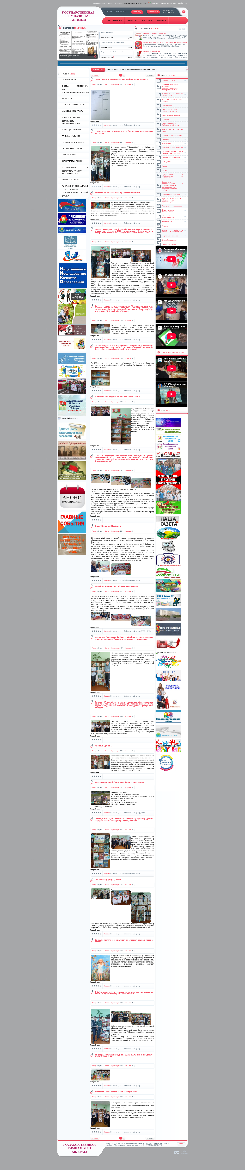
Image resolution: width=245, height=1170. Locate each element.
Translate (155, 3)
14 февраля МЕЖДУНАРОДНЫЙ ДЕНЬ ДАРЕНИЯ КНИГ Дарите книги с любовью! (124, 1056)
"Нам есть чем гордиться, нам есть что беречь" (117, 396)
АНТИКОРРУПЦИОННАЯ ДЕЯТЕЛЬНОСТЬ (71, 119)
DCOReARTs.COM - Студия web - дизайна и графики (181, 1152)
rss (184, 12)
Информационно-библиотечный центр (125, 125)
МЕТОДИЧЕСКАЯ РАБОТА (71, 123)
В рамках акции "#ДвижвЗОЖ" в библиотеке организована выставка (124, 132)
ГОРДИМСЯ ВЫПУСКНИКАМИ (73, 142)
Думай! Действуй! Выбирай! (108, 526)
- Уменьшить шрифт (114, 3)
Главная (163, 3)
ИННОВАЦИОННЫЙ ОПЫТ (72, 130)
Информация (148, 33)
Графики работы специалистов (155, 42)
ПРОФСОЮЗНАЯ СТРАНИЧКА (73, 148)
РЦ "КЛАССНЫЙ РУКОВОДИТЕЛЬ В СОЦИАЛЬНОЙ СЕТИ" (75, 187)
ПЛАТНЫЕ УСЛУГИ (69, 155)
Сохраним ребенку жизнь (95, 56)
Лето (143, 813)
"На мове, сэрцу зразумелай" (108, 879)
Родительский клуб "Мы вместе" (155, 51)
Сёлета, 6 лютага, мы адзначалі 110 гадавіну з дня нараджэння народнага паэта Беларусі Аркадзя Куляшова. (124, 819)
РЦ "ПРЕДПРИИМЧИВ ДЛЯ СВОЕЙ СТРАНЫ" (75, 194)
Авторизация (153, 12)
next (183, 29)
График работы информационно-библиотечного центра (121, 79)
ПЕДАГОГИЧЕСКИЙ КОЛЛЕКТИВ (73, 105)
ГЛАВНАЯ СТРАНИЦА (69, 80)
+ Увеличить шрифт (97, 3)
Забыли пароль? (169, 12)
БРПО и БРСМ (146, 631)
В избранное (182, 3)
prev (180, 29)
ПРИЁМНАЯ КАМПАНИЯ (71, 136)
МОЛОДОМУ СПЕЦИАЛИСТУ (72, 111)
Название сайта (80, 1149)
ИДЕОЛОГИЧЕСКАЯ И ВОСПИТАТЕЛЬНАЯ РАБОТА (75, 169)
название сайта (79, 16)
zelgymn (99, 84)
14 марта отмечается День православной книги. (117, 192)
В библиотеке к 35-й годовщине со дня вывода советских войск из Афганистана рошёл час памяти (124, 993)
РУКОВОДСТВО (67, 98)
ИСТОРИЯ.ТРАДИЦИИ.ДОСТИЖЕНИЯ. (75, 92)
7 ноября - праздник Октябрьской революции (116, 586)
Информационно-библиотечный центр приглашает (119, 782)
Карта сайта (171, 3)
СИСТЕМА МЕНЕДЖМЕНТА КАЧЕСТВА (75, 87)
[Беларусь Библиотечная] (68, 418)
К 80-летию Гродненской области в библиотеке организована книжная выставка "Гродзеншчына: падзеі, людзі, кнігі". (124, 638)
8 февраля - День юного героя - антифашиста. (116, 1091)
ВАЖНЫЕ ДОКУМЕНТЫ (70, 180)
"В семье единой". (103, 746)
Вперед (150, 75)
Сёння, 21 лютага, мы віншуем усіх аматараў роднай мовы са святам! (124, 941)
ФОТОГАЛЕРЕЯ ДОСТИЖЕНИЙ (73, 161)
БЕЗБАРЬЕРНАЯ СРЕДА (70, 173)
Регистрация (168, 11)
